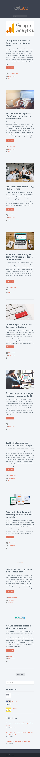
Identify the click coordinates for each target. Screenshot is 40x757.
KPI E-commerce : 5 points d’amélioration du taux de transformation (18, 116)
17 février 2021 (12, 287)
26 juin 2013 (11, 656)
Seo (9, 480)
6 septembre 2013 (12, 597)
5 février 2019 (11, 352)
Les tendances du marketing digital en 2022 (20, 187)
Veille (9, 78)
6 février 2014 (11, 543)
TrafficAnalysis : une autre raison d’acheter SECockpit (19, 444)
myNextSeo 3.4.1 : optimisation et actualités (19, 570)
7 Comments (11, 478)
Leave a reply (11, 76)
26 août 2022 (11, 146)
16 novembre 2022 (13, 73)
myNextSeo (11, 602)
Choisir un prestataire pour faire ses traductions (19, 325)
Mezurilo (14, 701)
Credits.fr (14, 708)
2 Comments (11, 658)
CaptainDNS (15, 694)
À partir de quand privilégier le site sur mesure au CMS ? (20, 394)
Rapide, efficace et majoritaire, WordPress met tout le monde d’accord (19, 257)
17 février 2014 (12, 475)
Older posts (20, 674)
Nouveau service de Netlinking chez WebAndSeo (19, 627)
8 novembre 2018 (12, 424)
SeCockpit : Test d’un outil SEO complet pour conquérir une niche (19, 514)
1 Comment (11, 600)
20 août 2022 (11, 215)
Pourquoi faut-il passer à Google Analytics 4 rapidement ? (18, 43)
